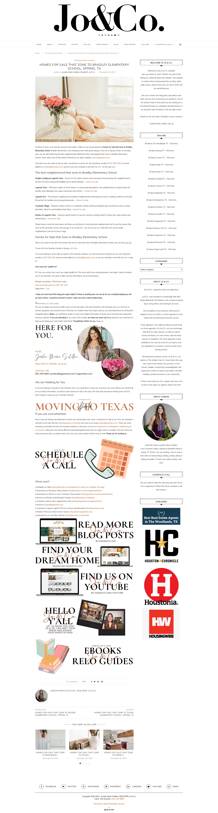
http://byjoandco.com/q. (95, 508)
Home (38, 44)
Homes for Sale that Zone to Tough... (84, 753)
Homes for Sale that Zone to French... (118, 753)
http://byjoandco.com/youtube (77, 515)
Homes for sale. (92, 182)
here (99, 167)
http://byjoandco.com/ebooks (83, 498)
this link (66, 228)
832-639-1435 (115, 163)
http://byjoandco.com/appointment (88, 501)
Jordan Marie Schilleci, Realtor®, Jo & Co (78, 72)
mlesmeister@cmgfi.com (45, 285)
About (50, 44)
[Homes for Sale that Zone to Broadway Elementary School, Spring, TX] (50, 740)
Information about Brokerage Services (109, 804)
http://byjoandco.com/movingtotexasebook (85, 490)
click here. (74, 248)
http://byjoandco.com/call (68, 423)
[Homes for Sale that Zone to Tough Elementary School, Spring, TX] (84, 740)
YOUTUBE (145, 44)
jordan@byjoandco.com (53, 167)
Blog (116, 44)
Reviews (62, 44)
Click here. (174, 143)
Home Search (102, 44)
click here (174, 381)
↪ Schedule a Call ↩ (164, 44)
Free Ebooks (130, 44)
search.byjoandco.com (101, 158)
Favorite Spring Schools (54, 53)
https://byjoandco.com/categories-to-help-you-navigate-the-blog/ (78, 487)
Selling (87, 44)
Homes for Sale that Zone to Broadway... (50, 753)
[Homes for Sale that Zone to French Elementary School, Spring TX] (118, 740)
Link (47, 288)
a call (170, 116)
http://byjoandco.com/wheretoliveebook (96, 494)
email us (179, 116)
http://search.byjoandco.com (81, 512)
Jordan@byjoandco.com (53, 505)
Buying (75, 44)
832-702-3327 (62, 285)
